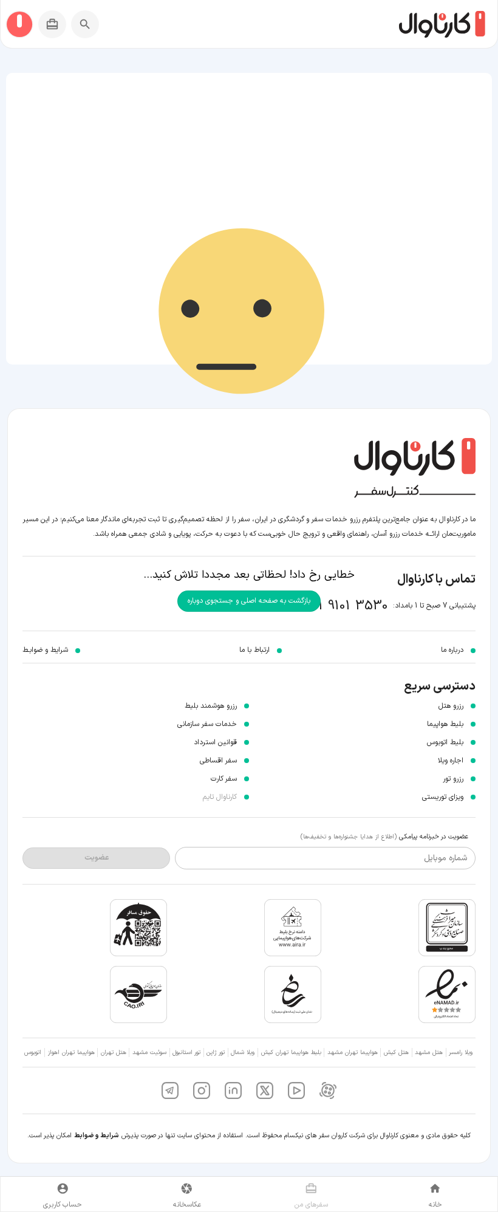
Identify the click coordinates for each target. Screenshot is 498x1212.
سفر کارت (224, 778)
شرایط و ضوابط (96, 1136)
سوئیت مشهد (149, 1052)
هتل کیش (396, 1052)
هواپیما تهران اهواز (71, 1052)
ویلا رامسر (460, 1052)
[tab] (436, 1194)
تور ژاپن (215, 1052)
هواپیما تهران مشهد (352, 1052)
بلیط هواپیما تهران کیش (291, 1052)
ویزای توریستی (442, 797)
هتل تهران (113, 1052)
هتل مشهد (429, 1052)
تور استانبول (186, 1052)
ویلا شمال (242, 1052)
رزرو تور (453, 778)
